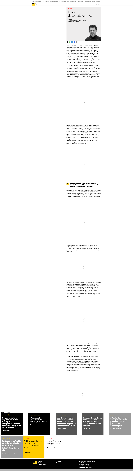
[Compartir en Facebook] (74, 42)
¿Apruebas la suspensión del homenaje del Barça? (39, 420)
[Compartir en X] (67, 42)
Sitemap (58, 462)
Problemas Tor (73, 1)
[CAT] (99, 4)
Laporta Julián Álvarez (55, 1)
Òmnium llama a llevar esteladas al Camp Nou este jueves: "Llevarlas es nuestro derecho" (92, 422)
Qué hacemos (41, 462)
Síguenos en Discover (37, 1)
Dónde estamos (42, 464)
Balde (93, 1)
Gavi (68, 1)
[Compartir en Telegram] (72, 42)
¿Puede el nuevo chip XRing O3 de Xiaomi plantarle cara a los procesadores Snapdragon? (119, 422)
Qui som (40, 461)
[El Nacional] (36, 4)
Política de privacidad (84, 462)
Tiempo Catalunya (80, 1)
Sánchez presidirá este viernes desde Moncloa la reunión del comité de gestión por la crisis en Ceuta (66, 422)
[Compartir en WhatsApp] (70, 42)
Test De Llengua (46, 1)
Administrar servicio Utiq (85, 467)
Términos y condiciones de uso (87, 461)
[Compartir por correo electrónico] (77, 42)
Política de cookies (84, 464)
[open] (96, 4)
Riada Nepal (63, 1)
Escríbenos (59, 461)
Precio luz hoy (88, 1)
